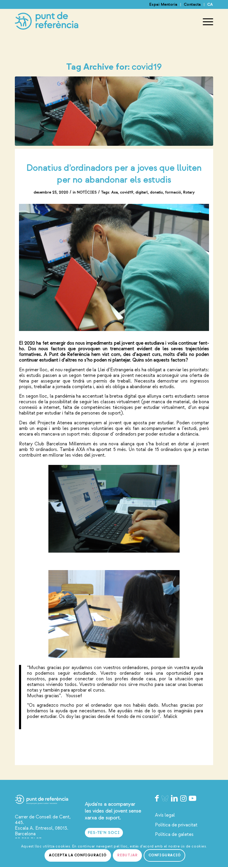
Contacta (192, 4)
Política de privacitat (176, 825)
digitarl (141, 192)
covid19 (126, 192)
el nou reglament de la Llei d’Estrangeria (91, 370)
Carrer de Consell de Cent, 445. (43, 820)
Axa (114, 192)
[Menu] (205, 22)
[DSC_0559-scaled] (114, 111)
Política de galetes (174, 834)
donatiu (156, 192)
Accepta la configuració (78, 855)
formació (173, 192)
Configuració (164, 855)
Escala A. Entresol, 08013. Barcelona (41, 831)
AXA (80, 449)
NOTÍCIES (87, 192)
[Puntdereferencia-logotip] (46, 22)
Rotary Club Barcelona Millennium (55, 444)
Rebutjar (127, 855)
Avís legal (165, 815)
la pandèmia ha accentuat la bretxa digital (93, 396)
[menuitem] (163, 4)
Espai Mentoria (163, 4)
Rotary (189, 192)
